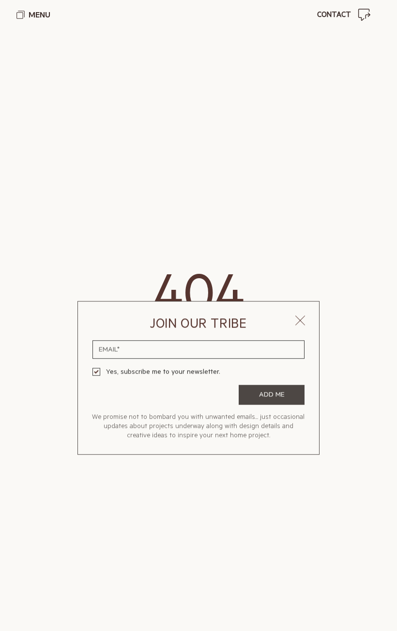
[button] (300, 278)
